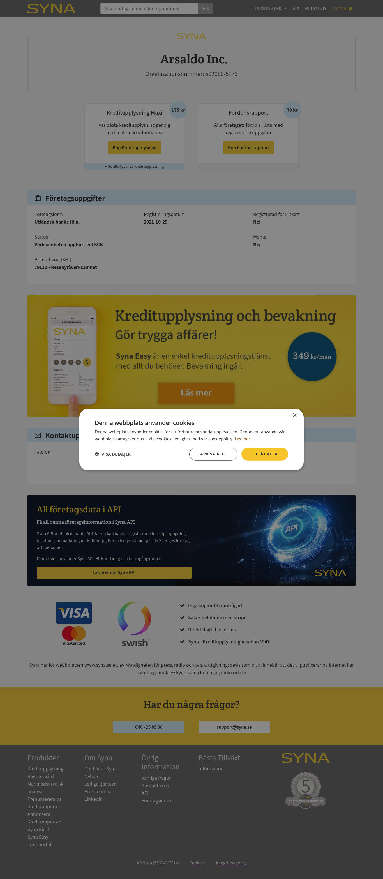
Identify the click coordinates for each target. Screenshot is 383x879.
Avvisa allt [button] (213, 454)
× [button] (294, 415)
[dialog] (191, 439)
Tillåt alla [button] (265, 454)
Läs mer (242, 438)
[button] (113, 454)
